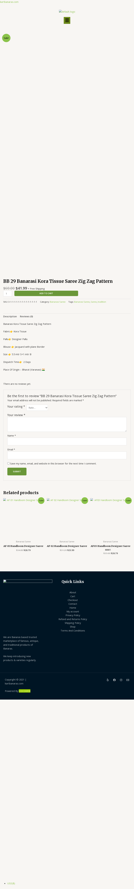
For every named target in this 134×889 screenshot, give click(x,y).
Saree (94, 301)
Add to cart (46, 293)
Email (11, 449)
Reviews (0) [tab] (26, 316)
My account (73, 611)
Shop (72, 626)
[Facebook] (114, 680)
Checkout (73, 600)
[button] (67, 20)
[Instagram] (121, 680)
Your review (16, 415)
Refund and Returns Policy (73, 619)
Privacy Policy (73, 615)
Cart (72, 596)
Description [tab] (10, 316)
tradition (102, 301)
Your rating (16, 406)
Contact (72, 603)
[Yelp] (107, 680)
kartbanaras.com (9, 1)
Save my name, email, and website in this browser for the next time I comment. (53, 463)
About (72, 592)
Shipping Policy (73, 622)
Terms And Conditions (73, 630)
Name (11, 435)
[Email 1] (127, 680)
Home (72, 607)
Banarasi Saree (58, 301)
